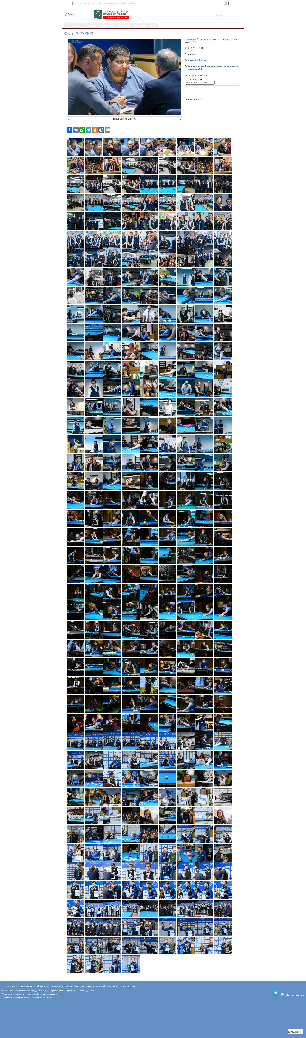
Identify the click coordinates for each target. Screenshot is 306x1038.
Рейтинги (107, 25)
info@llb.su (71, 991)
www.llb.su (42, 991)
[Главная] (70, 14)
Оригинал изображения (197, 60)
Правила (139, 25)
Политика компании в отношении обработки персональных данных (32, 994)
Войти (219, 15)
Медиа (77, 25)
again (194, 54)
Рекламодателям (86, 991)
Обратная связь (57, 991)
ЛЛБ (152, 25)
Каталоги (123, 25)
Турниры (92, 25)
